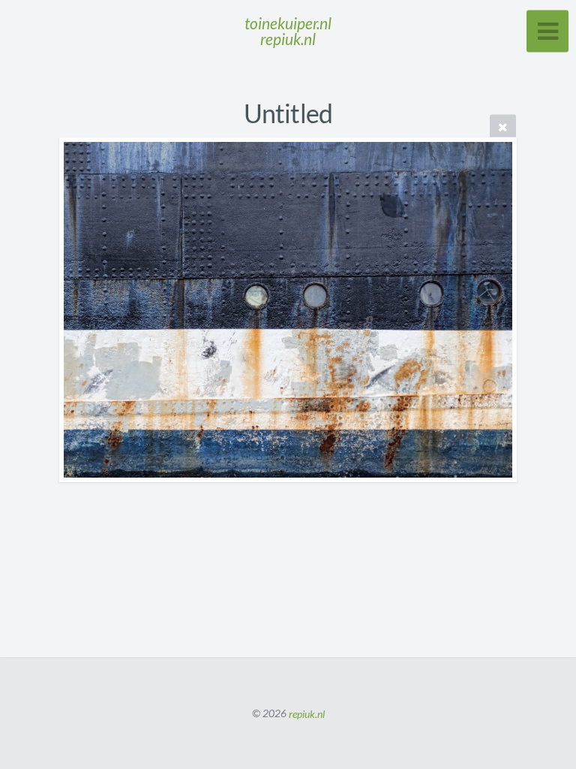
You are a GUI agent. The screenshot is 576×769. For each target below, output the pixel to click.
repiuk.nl (307, 713)
